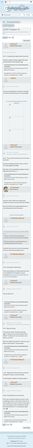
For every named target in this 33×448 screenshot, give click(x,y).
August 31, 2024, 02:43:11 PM (13, 262)
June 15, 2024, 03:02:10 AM (9, 52)
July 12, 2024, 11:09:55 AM (12, 195)
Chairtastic (15, 187)
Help (9, 438)
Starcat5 (14, 44)
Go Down (5, 37)
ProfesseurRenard (17, 218)
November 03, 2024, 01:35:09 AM (13, 390)
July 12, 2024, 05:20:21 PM (12, 226)
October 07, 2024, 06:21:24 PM (13, 368)
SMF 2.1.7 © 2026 (11, 443)
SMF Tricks (19, 441)
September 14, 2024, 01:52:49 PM (13, 322)
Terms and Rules (15, 438)
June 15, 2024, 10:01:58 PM (12, 86)
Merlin (13, 78)
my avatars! (9, 101)
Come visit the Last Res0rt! (16, 215)
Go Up (4, 424)
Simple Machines (22, 443)
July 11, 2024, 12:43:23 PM (12, 152)
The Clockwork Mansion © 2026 (16, 436)
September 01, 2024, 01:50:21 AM (13, 288)
